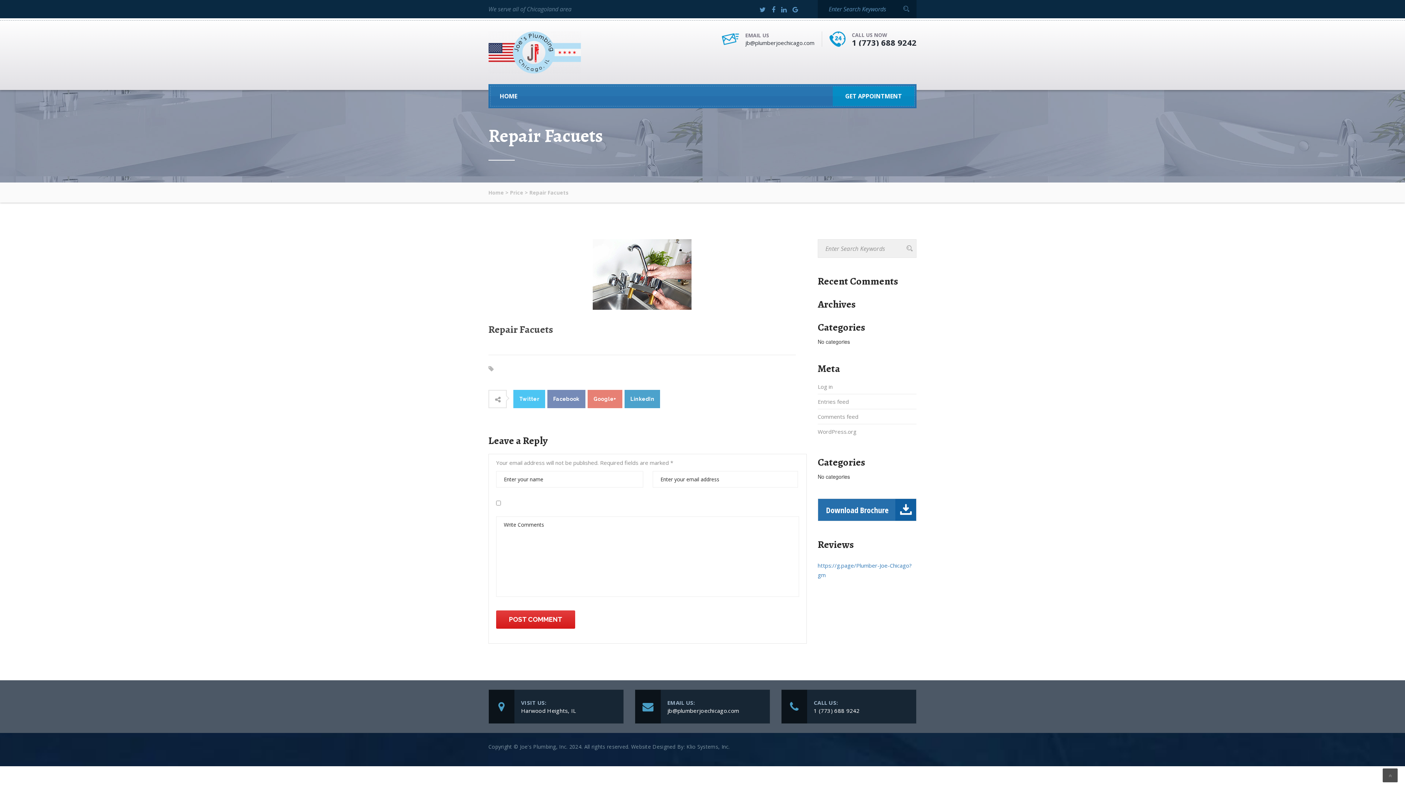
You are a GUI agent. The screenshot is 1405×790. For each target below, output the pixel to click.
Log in (825, 386)
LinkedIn (642, 399)
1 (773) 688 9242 (884, 42)
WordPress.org (837, 431)
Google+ (605, 399)
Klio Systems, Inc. (708, 746)
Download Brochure (857, 509)
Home (508, 96)
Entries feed (833, 401)
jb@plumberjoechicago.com (779, 42)
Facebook (566, 399)
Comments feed (838, 416)
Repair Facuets (520, 329)
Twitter (529, 399)
